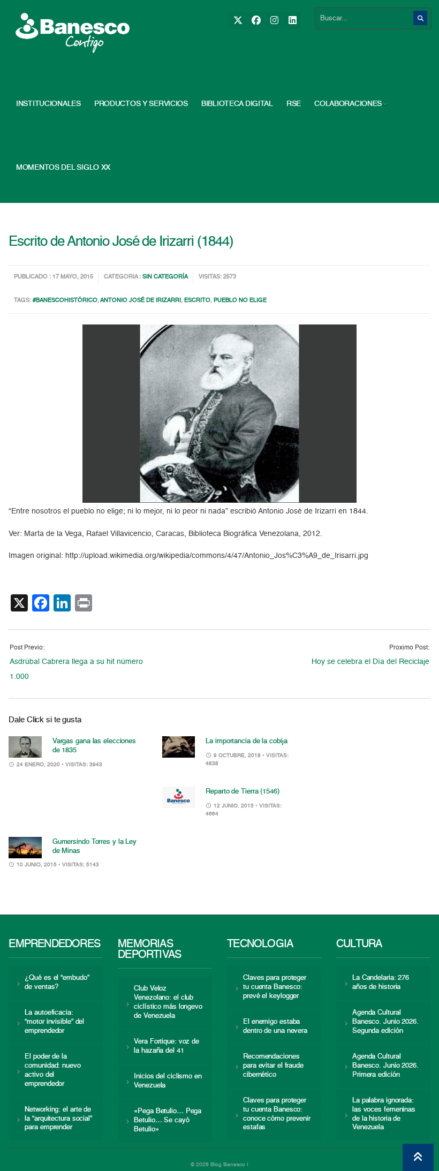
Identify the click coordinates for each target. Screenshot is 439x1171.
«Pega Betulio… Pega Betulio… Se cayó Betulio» (167, 1120)
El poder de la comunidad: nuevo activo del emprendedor (52, 1070)
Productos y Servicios (141, 104)
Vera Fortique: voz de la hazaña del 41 (166, 1046)
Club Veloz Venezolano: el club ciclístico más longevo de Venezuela (168, 1002)
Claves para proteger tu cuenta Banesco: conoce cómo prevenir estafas (277, 1114)
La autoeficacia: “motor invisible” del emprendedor (54, 1021)
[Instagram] (274, 20)
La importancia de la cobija (246, 741)
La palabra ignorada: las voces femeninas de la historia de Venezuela (383, 1114)
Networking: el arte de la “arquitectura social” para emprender (58, 1118)
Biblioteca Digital (237, 104)
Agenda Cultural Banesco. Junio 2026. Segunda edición (385, 1021)
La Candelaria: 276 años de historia (380, 982)
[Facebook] (255, 20)
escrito (197, 301)
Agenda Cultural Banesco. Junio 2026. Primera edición (385, 1065)
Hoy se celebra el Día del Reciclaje (370, 662)
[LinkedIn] (292, 20)
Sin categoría (165, 277)
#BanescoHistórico (65, 301)
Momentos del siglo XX (63, 167)
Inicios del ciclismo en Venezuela (168, 1081)
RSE (293, 104)
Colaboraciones (348, 104)
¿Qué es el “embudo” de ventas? (57, 982)
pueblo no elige (240, 301)
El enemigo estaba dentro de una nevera (275, 1026)
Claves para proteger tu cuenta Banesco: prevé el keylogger (274, 987)
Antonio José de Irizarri (140, 301)
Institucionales (48, 104)
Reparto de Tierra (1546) (242, 791)
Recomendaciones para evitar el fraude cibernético (273, 1065)
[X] (237, 20)
